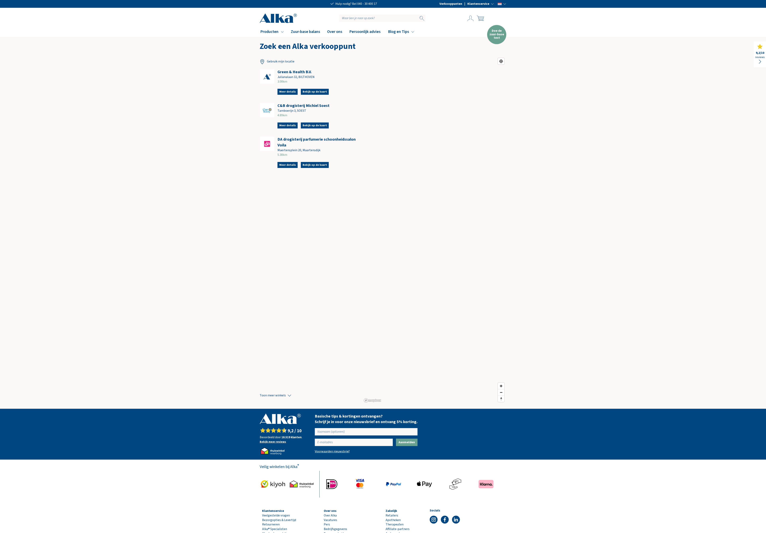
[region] (434, 230)
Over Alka (330, 515)
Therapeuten (395, 524)
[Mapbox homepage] (372, 400)
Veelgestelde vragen (276, 515)
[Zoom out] (501, 392)
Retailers (392, 515)
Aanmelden (407, 442)
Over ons (334, 32)
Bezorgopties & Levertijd (279, 520)
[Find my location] (501, 61)
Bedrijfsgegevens (335, 529)
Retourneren (271, 524)
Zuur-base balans (305, 32)
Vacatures (330, 520)
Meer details (287, 92)
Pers (327, 524)
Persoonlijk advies (365, 32)
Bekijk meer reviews (273, 442)
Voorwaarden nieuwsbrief (332, 451)
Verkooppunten (450, 4)
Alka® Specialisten (274, 529)
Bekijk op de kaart (315, 92)
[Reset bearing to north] (501, 399)
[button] (480, 4)
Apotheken (393, 520)
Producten (269, 32)
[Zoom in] (501, 386)
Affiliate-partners (398, 529)
